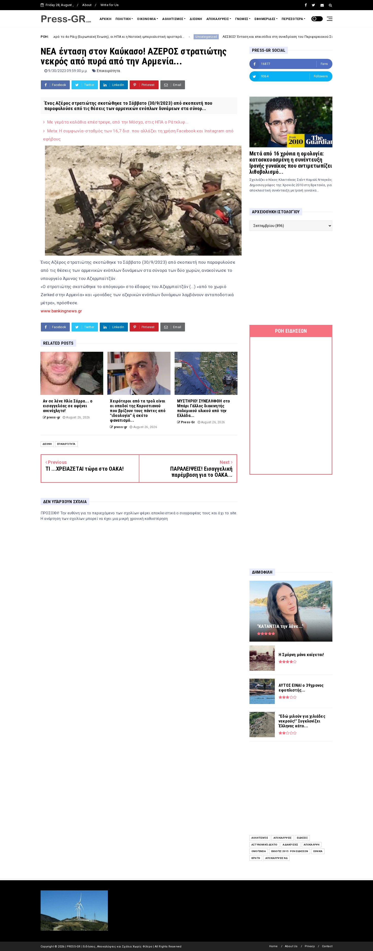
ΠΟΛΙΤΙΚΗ (123, 19)
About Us (291, 946)
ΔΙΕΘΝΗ (196, 19)
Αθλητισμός (259, 837)
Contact (327, 946)
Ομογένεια (258, 851)
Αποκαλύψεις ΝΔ (276, 858)
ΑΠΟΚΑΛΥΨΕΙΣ (217, 19)
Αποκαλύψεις (283, 837)
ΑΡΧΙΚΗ (105, 19)
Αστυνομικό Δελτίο (264, 844)
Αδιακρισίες (290, 844)
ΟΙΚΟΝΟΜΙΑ (146, 19)
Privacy (310, 946)
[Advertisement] (290, 278)
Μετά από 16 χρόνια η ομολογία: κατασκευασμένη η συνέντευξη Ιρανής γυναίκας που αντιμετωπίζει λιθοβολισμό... (290, 162)
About (87, 5)
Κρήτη (255, 858)
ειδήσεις (302, 837)
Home (273, 946)
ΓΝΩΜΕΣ (241, 19)
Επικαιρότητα (108, 71)
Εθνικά (318, 851)
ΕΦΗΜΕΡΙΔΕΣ (265, 19)
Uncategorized (161, 37)
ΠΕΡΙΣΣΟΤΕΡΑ (292, 19)
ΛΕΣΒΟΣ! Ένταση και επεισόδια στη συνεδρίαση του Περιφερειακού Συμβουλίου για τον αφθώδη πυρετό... (260, 37)
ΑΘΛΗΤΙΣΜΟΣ (172, 19)
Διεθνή (47, 444)
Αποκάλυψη (312, 844)
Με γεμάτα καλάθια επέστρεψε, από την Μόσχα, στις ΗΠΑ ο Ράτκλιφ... (117, 122)
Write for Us (109, 5)
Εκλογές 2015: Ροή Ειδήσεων (289, 851)
